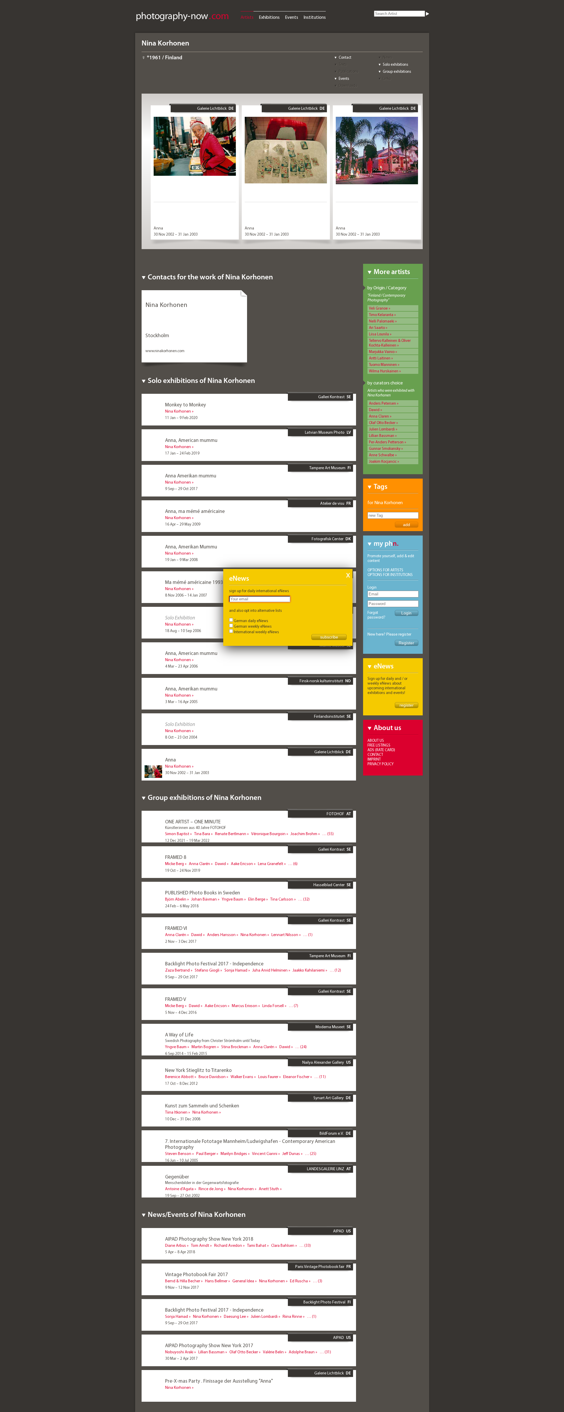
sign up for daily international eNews (259, 590)
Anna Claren (379, 416)
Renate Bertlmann (230, 833)
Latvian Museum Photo (325, 432)
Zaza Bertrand (177, 970)
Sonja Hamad (235, 970)
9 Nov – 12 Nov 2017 (182, 1287)
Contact (345, 57)
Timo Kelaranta (381, 314)
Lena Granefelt (270, 863)
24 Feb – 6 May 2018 (182, 905)
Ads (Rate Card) (381, 749)
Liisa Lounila (379, 334)
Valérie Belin (273, 1351)
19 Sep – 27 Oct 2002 (182, 1195)
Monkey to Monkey (185, 404)
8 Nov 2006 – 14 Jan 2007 (186, 595)
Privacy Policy (380, 763)
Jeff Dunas (291, 1153)
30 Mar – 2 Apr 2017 (181, 1358)
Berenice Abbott (179, 1076)
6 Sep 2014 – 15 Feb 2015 (186, 1053)
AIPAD (338, 1231)
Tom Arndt (200, 1245)
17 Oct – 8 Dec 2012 (181, 1083)
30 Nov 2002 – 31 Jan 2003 (176, 234)
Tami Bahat (256, 1245)
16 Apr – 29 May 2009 (182, 524)
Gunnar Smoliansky (384, 448)
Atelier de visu (332, 503)
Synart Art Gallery (328, 1097)
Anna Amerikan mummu (190, 475)
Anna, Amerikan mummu (191, 688)
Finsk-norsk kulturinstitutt (321, 680)
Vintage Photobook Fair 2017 (196, 1274)
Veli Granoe (378, 308)
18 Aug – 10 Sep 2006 (183, 630)
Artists (247, 17)
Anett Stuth (269, 1188)
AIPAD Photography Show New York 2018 (209, 1239)
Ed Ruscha (299, 1280)
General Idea (243, 1280)
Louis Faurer (268, 1076)
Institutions (314, 17)
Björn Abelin (175, 899)
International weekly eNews (256, 631)
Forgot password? (376, 614)
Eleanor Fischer (296, 1076)
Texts (343, 64)
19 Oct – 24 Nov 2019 (182, 870)
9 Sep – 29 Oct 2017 (181, 488)
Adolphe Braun (302, 1351)
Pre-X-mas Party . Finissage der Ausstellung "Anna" (219, 1381)
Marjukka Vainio (382, 351)
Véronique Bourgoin (268, 833)
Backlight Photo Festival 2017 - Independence (214, 963)
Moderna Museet (330, 1026)
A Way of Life (179, 1034)
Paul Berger (206, 1153)
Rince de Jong (211, 1188)
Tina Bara (202, 833)
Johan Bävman (204, 899)
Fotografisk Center (327, 538)
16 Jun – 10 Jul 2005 (181, 1160)
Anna (158, 228)
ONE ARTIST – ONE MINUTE (193, 821)
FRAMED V (175, 999)
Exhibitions (269, 17)
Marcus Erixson (244, 1005)
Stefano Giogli (207, 970)
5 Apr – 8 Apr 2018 (180, 1251)
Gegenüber (177, 1176)
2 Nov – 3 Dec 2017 (181, 941)
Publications (348, 71)
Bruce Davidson (212, 1076)
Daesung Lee (235, 1316)
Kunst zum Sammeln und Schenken (202, 1105)
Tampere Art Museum (327, 467)
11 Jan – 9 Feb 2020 (181, 417)
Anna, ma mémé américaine (195, 511)
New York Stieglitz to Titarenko (198, 1070)
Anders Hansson (221, 934)
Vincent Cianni (264, 1153)
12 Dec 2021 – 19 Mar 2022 (187, 840)
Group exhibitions (397, 71)
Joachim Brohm (304, 833)
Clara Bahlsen (282, 1245)
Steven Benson (178, 1153)
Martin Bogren (204, 1046)
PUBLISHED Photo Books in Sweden (202, 892)
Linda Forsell (273, 1005)
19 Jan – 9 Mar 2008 (181, 559)
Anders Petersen (382, 403)
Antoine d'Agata (179, 1188)
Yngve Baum (232, 899)
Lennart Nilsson (284, 934)
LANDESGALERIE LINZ (325, 1168)
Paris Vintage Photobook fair (319, 1266)
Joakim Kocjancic (383, 461)
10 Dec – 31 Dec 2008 (182, 1119)
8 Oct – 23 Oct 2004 (181, 737)
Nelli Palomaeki (381, 321)
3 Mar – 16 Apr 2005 (181, 701)
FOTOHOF (335, 813)
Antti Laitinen (379, 358)
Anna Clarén (199, 863)
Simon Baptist (177, 833)
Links (387, 78)
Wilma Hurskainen (383, 371)
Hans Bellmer (216, 1280)
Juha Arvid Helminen (270, 970)
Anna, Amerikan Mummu (191, 546)
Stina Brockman (234, 1046)
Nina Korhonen (178, 411)
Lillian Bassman (381, 435)
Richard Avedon (228, 1245)
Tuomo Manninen (383, 364)
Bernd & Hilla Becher (182, 1280)
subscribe (329, 637)
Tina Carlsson (281, 899)
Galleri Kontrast (331, 396)
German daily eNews (251, 620)
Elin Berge (256, 899)
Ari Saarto (377, 327)
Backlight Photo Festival (324, 1302)
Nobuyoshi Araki (179, 1351)
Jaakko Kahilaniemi (309, 970)
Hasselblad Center (329, 884)
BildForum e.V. (332, 1133)
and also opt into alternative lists (255, 610)
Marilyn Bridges (234, 1153)
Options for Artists (385, 569)
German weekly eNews (253, 626)
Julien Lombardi (382, 429)
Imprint (374, 759)
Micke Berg (174, 863)
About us (375, 740)
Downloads (348, 85)
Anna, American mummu (191, 440)
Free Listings (378, 745)
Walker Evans (242, 1076)
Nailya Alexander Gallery (323, 1062)
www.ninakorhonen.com (164, 350)
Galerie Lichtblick (211, 108)
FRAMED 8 (175, 857)
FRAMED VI (176, 928)
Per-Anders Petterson (386, 442)
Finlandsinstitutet (329, 716)
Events (291, 17)
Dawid (374, 409)
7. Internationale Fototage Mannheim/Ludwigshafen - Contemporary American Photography (250, 1144)
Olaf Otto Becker (382, 422)
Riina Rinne (292, 1316)
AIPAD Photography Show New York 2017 (209, 1345)
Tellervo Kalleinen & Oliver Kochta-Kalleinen (390, 342)
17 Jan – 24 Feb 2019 (182, 453)
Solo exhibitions (395, 64)
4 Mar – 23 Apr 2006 (181, 666)
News (387, 57)
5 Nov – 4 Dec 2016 (181, 1012)
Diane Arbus (175, 1245)
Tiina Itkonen (176, 1112)
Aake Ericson (242, 863)
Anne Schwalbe (381, 454)
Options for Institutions (390, 574)
